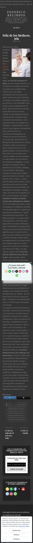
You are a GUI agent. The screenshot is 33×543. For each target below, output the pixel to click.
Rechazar (16, 534)
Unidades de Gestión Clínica (16, 419)
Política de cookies (24, 526)
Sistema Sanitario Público (16, 415)
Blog (9, 404)
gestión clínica (21, 404)
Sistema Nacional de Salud (16, 412)
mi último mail (5, 66)
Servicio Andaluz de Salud (16, 408)
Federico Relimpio (16, 13)
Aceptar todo (16, 530)
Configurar (16, 539)
